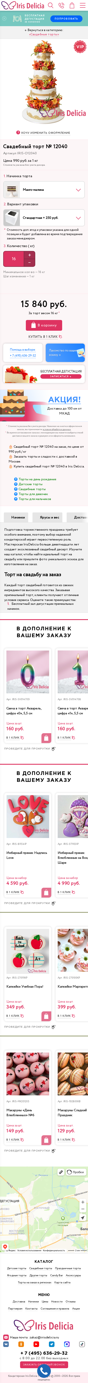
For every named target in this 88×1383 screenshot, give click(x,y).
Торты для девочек (33, 494)
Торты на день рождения (37, 479)
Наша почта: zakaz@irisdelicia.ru (34, 1337)
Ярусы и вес (49, 517)
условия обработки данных (57, 429)
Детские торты (31, 484)
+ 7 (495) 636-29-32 (44, 1353)
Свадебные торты (32, 489)
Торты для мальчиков (35, 499)
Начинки (18, 517)
